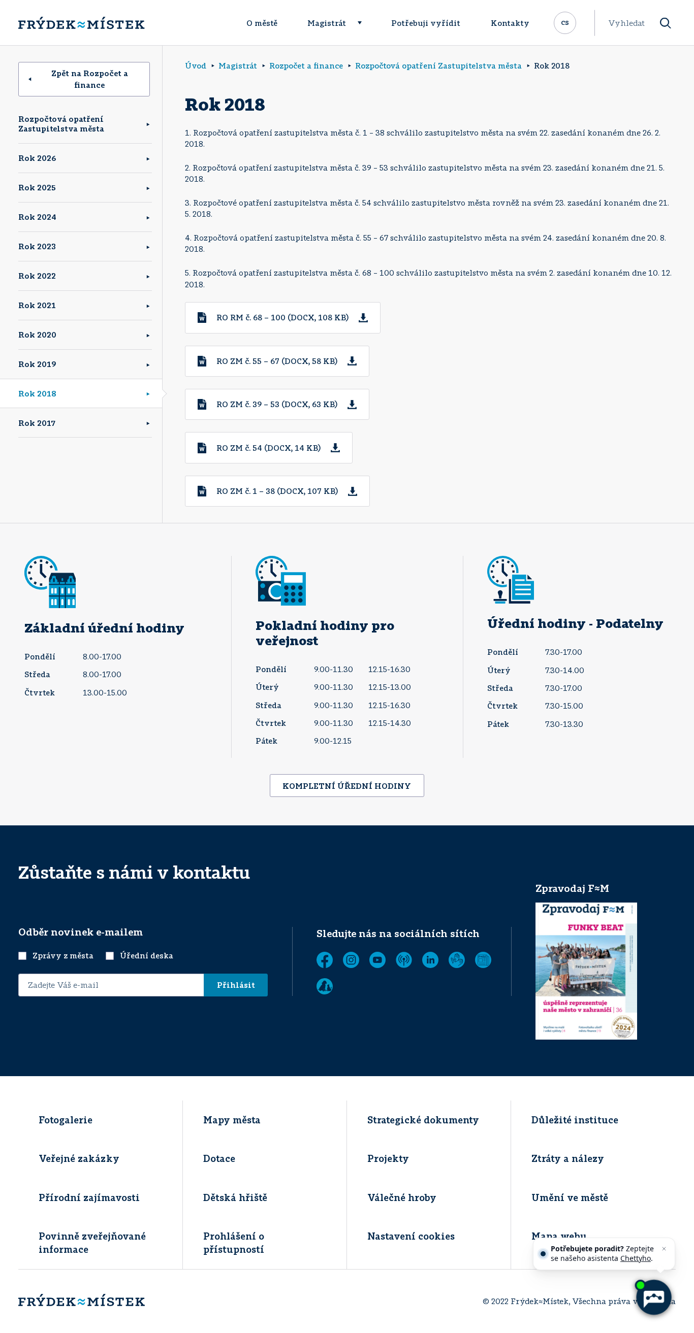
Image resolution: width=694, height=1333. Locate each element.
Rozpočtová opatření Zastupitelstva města (61, 124)
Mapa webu (559, 1236)
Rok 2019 (37, 364)
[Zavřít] (664, 1248)
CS (565, 21)
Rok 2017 (36, 422)
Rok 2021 (37, 305)
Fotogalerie (65, 1119)
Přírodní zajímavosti (89, 1197)
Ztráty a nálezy (567, 1158)
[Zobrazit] (483, 960)
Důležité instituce (574, 1119)
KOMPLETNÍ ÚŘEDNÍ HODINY (346, 785)
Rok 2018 (37, 393)
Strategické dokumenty (423, 1119)
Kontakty (510, 22)
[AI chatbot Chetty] (653, 1297)
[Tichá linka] (457, 960)
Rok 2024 (37, 216)
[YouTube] (377, 960)
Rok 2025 (37, 187)
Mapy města (232, 1119)
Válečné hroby (401, 1197)
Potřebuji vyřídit (425, 22)
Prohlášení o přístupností (233, 1242)
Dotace (219, 1158)
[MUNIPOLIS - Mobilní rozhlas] (404, 960)
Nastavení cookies (411, 1236)
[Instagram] (351, 960)
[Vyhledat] (665, 23)
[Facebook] (325, 960)
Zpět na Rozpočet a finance (89, 79)
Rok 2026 (37, 157)
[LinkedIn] (430, 960)
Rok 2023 (37, 246)
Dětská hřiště (235, 1197)
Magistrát (326, 22)
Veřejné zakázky (79, 1158)
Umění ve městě (569, 1197)
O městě (261, 22)
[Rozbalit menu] (364, 23)
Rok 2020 (37, 334)
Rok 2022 (37, 275)
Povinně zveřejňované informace (92, 1242)
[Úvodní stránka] (81, 23)
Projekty (388, 1158)
